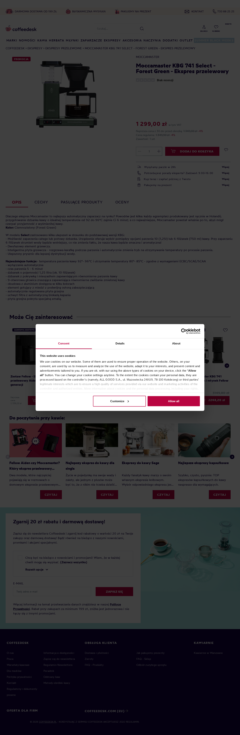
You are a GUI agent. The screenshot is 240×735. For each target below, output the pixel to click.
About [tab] (176, 343)
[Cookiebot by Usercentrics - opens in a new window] (183, 331)
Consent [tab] (63, 343)
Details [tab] (120, 343)
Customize (117, 401)
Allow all (173, 401)
